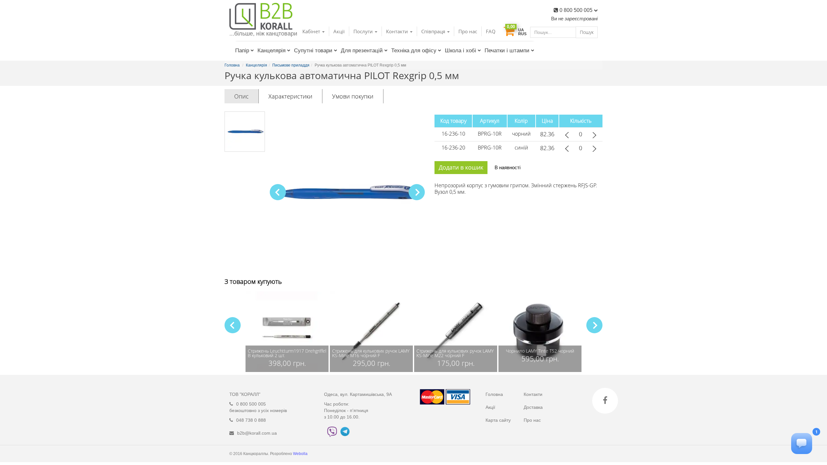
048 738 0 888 (251, 420)
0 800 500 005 (577, 10)
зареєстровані (581, 18)
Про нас (467, 31)
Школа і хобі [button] (460, 50)
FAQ (491, 31)
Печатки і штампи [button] (507, 50)
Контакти (533, 394)
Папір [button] (242, 50)
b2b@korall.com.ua (257, 433)
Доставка (533, 407)
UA (521, 30)
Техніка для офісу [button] (413, 50)
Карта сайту (498, 420)
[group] (287, 331)
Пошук (586, 32)
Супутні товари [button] (313, 50)
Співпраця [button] (433, 31)
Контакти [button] (397, 31)
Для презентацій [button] (362, 50)
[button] (417, 192)
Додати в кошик (461, 167)
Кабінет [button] (311, 31)
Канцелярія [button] (271, 50)
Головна (494, 394)
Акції (339, 31)
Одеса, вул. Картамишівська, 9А (358, 394)
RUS (522, 34)
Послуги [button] (363, 31)
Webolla (301, 453)
